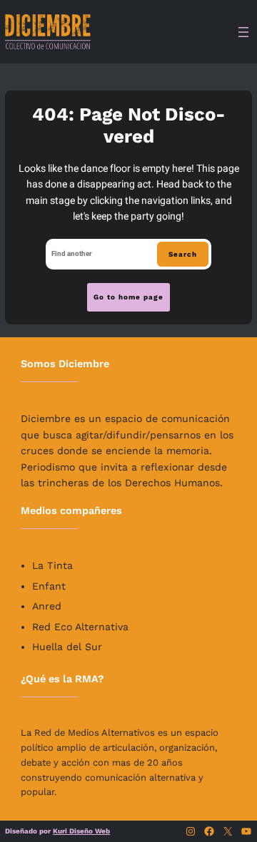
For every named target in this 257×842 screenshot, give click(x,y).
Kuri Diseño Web (81, 831)
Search (182, 254)
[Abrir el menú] (243, 32)
